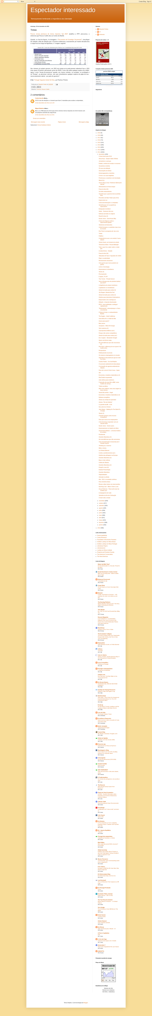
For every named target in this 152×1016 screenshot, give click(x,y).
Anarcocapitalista (102, 535)
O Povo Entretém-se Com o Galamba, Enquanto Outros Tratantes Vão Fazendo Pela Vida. (108, 824)
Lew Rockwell (102, 880)
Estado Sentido (102, 764)
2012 (99, 149)
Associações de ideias (105, 170)
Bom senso (102, 323)
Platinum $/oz (98, 81)
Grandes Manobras (104, 472)
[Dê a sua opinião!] (34, 87)
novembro (102, 500)
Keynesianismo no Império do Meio (109, 428)
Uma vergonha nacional (104, 922)
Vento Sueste (102, 915)
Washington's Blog (103, 750)
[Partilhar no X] (36, 87)
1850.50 (112, 81)
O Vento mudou (102, 916)
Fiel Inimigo (101, 807)
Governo (39, 89)
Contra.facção (39, 98)
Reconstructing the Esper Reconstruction (108, 803)
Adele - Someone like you (106, 211)
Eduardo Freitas (103, 29)
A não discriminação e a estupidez (108, 202)
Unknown (102, 34)
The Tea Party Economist (105, 900)
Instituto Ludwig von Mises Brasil (106, 541)
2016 (99, 140)
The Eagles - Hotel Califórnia (107, 316)
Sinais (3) (101, 271)
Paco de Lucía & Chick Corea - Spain (109, 370)
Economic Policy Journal (105, 894)
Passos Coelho (45, 89)
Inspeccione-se (103, 200)
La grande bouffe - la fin (105, 404)
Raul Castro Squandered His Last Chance (108, 946)
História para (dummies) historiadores (109, 297)
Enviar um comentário (39, 118)
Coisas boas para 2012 (105, 156)
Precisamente (103, 274)
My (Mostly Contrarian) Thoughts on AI (107, 733)
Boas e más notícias (104, 460)
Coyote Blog (101, 732)
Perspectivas (102, 350)
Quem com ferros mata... (105, 340)
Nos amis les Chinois (105, 407)
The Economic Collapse (105, 634)
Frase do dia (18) (103, 253)
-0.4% (121, 79)
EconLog (100, 705)
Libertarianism (101, 548)
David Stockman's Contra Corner (107, 572)
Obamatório (101, 643)
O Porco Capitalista (103, 933)
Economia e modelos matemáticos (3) (109, 395)
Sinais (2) (101, 413)
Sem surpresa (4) (103, 328)
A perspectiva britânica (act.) (107, 330)
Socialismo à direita (104, 166)
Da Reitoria (101, 821)
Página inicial (62, 122)
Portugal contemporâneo (105, 668)
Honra (99, 889)
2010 (99, 528)
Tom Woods (101, 609)
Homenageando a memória (106, 173)
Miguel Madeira (39, 108)
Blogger (85, 1002)
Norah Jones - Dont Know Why (107, 218)
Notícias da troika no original (107, 213)
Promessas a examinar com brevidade (109, 178)
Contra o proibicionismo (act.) (107, 453)
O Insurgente (101, 758)
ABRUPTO (101, 951)
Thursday (100, 650)
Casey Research (102, 537)
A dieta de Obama (104, 462)
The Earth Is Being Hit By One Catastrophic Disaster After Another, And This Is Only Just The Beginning (109, 637)
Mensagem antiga (84, 122)
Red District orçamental (105, 377)
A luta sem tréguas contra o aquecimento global (106, 221)
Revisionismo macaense (106, 260)
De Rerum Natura (103, 682)
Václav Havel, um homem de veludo (109, 242)
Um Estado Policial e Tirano (105, 714)
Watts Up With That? (104, 564)
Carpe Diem (101, 585)
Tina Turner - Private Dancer (107, 279)
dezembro (102, 154)
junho (100, 513)
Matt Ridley (101, 842)
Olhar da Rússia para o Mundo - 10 (106, 928)
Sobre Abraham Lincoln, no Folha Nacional (108, 644)
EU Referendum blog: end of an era (106, 875)
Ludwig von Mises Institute (104, 550)
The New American (102, 556)
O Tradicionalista (103, 777)
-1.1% (121, 81)
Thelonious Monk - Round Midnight (108, 244)
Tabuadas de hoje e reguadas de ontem (110, 255)
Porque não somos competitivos (108, 333)
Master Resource (103, 859)
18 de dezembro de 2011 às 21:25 (44, 103)
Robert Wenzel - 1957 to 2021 (105, 895)
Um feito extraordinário (105, 191)
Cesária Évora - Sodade (105, 251)
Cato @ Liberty (102, 655)
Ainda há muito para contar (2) (107, 295)
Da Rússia (101, 927)
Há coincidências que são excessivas (109, 439)
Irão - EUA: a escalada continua (108, 479)
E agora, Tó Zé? (103, 276)
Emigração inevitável (105, 209)
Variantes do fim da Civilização (107, 495)
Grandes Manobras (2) (105, 465)
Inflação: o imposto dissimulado (107, 302)
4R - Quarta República (104, 830)
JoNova (100, 649)
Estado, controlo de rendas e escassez (109, 163)
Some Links (101, 816)
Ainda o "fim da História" (105, 402)
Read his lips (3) (103, 216)
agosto (101, 508)
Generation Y (101, 945)
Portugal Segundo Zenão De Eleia (44, 80)
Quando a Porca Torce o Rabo (105, 629)
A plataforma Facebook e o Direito (106, 838)
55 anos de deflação (104, 168)
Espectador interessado (63, 9)
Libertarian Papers (102, 546)
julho (100, 510)
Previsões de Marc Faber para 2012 (109, 198)
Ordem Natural (102, 921)
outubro (101, 503)
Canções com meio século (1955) (106, 739)
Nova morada (101, 765)
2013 (99, 147)
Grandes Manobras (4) (105, 437)
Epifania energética (104, 397)
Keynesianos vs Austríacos (106, 269)
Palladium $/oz (98, 83)
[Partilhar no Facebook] (38, 87)
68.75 (113, 79)
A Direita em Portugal (103, 664)
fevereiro (101, 522)
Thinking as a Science (105, 445)
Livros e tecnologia (104, 267)
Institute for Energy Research (106, 690)
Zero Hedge (101, 907)
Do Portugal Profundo (104, 888)
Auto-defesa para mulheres (106, 380)
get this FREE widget (109, 71)
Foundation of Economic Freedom (106, 539)
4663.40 (112, 77)
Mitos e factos (102, 448)
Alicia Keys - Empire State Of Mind (108, 158)
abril (100, 517)
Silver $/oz (98, 79)
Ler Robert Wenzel (104, 450)
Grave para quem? (104, 321)
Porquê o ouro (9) (104, 467)
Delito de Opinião (103, 738)
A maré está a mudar (104, 497)
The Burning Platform (104, 602)
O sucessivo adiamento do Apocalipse (109, 364)
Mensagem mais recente (38, 122)
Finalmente (102, 434)
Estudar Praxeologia (104, 469)
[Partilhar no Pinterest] (40, 87)
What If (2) (101, 180)
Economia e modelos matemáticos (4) (109, 375)
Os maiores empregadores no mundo (109, 355)
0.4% (121, 83)
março (101, 520)
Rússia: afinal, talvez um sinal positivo (109, 484)
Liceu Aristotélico (103, 662)
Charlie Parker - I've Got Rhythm (108, 361)
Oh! (100, 372)
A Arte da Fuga (102, 939)
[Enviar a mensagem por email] (32, 87)
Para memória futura (104, 482)
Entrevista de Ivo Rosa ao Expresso (107, 745)
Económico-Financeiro (104, 718)
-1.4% (121, 77)
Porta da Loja (102, 744)
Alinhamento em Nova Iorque (107, 186)
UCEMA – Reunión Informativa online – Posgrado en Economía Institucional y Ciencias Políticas (107, 795)
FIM (99, 934)
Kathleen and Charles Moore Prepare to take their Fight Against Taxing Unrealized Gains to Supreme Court (108, 853)
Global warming (102, 850)
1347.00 (112, 83)
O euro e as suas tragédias (106, 175)
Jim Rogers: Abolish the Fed (106, 292)
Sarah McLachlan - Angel (106, 392)
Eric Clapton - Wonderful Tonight (108, 338)
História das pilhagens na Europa (108, 455)
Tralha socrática (103, 386)
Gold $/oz (97, 77)
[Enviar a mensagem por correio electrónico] (56, 84)
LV (100, 32)
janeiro (101, 525)
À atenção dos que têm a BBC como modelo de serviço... (109, 383)
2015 (99, 142)
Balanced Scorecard (104, 579)
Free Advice (101, 866)
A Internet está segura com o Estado (107, 940)
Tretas (100, 233)
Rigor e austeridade (104, 258)
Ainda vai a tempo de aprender (107, 399)
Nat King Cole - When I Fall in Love (108, 486)
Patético (101, 236)
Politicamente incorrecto (105, 353)
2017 (99, 137)
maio (100, 515)
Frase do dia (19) (103, 189)
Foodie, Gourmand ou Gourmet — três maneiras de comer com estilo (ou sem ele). (107, 596)
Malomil (100, 593)
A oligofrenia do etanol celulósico (108, 285)
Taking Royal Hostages (104, 727)
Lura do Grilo (101, 712)
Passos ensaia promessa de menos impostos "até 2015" (49, 34)
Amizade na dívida (104, 477)
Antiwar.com (101, 674)
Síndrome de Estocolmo (105, 225)
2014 (99, 145)
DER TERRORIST (103, 770)
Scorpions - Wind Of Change (107, 326)
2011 (99, 152)
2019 (99, 133)
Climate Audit (102, 801)
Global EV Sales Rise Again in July (106, 691)
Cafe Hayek (101, 815)
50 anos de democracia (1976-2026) (107, 759)
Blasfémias (101, 628)
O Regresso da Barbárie (104, 670)
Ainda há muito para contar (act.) (108, 335)
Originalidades (103, 474)
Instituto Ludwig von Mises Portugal (107, 544)
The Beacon (101, 785)
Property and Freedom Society (105, 552)
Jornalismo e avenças (105, 161)
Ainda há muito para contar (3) (107, 290)
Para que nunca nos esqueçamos (108, 419)
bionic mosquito (102, 726)
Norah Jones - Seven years (106, 426)
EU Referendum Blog (104, 874)
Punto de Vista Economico (105, 792)
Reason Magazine (103, 617)
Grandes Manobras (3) (105, 457)
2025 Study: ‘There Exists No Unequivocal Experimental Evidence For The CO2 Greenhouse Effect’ (108, 699)
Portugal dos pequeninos (105, 836)
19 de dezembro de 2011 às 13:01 (44, 115)
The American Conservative (105, 554)
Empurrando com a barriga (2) (107, 299)
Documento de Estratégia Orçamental (69, 39)
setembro (102, 505)
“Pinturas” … (101, 832)
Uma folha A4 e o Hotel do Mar (107, 318)
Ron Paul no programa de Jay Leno (109, 231)
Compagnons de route (105, 493)
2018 (99, 135)
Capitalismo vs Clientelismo (106, 287)
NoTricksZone (102, 696)
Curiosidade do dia (102, 581)
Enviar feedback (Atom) (44, 125)
